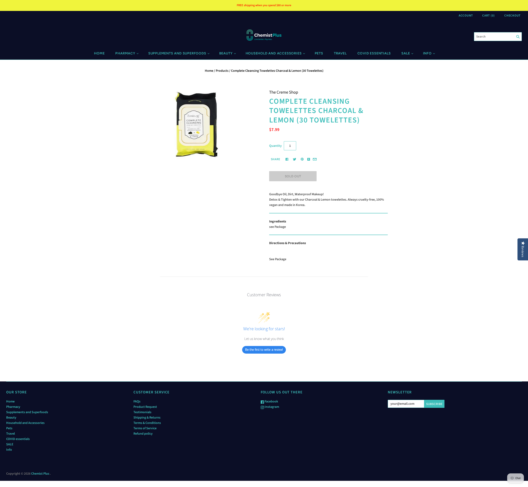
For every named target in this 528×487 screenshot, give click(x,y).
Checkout (512, 15)
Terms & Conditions (147, 423)
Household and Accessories (274, 53)
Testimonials (142, 412)
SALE (405, 53)
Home (99, 53)
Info (427, 53)
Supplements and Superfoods (177, 53)
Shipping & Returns (146, 417)
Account (466, 15)
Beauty (226, 53)
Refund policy (143, 433)
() (488, 15)
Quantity (275, 146)
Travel (340, 53)
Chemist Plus (40, 473)
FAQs (136, 401)
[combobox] (498, 36)
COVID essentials (374, 53)
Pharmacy (125, 53)
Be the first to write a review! (264, 350)
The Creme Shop (283, 92)
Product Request (145, 407)
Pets (319, 53)
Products (222, 70)
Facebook (271, 401)
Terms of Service (145, 428)
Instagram (271, 407)
